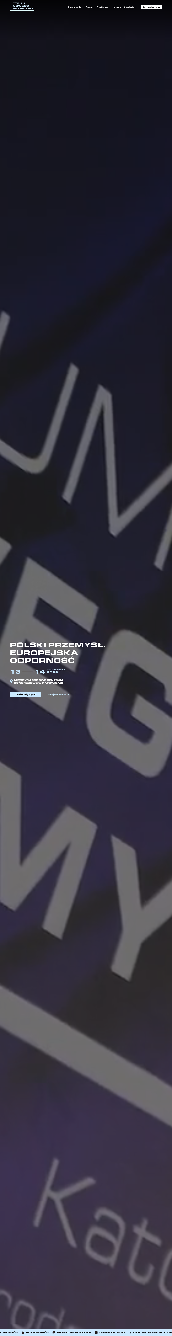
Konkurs (117, 7)
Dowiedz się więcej (26, 694)
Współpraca (102, 7)
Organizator (129, 7)
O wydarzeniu (74, 7)
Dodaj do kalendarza (58, 694)
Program (90, 7)
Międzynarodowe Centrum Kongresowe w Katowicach (39, 681)
